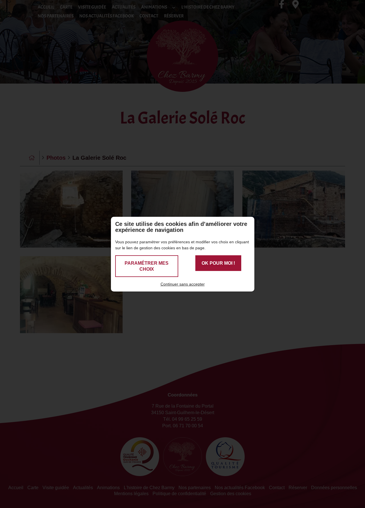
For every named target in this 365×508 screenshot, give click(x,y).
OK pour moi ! (218, 263)
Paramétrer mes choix (147, 266)
